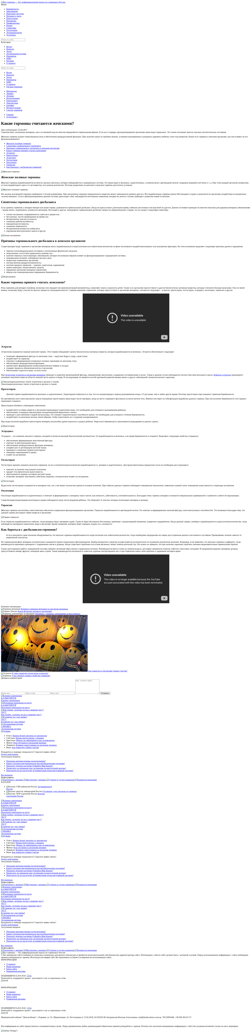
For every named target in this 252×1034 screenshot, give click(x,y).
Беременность (12, 9)
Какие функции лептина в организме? (35, 611)
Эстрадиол (11, 35)
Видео (9, 47)
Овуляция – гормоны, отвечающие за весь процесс (57, 614)
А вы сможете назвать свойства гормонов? (31, 676)
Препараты (11, 56)
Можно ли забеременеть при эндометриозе (35, 740)
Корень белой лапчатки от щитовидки (30, 736)
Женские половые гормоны (18, 143)
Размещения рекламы (15, 971)
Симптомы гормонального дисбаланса (23, 146)
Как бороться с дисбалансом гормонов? (24, 167)
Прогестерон (12, 18)
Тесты (9, 51)
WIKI (8, 58)
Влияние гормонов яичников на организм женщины (44, 609)
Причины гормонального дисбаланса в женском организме (32, 148)
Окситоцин (11, 162)
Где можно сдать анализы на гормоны (60, 791)
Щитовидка (11, 91)
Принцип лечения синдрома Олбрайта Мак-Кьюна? (29, 766)
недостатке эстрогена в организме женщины (25, 375)
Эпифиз (9, 93)
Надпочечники (13, 98)
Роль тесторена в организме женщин (29, 743)
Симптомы (11, 28)
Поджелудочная (13, 108)
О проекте (10, 63)
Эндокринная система (16, 54)
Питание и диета (13, 16)
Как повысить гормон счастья (25, 747)
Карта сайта (11, 969)
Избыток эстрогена (222, 375)
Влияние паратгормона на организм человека (36, 745)
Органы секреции (14, 87)
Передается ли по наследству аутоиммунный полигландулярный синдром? (39, 770)
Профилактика (13, 23)
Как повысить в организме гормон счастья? (107, 671)
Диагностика (12, 103)
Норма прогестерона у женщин (30, 738)
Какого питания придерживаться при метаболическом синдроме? (35, 763)
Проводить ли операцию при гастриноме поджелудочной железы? (36, 768)
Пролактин (11, 21)
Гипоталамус (12, 101)
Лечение (10, 96)
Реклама (10, 61)
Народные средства (15, 14)
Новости (10, 49)
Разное (9, 25)
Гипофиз (10, 105)
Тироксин (10, 165)
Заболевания (12, 11)
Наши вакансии (13, 966)
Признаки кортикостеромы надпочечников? (26, 761)
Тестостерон (11, 30)
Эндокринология (14, 33)
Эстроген (10, 153)
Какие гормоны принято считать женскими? (26, 150)
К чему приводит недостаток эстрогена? (30, 673)
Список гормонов (14, 110)
